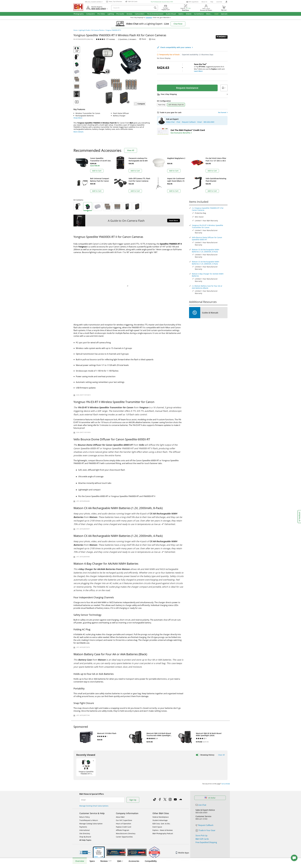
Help (211, 2)
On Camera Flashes (97, 30)
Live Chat (219, 2)
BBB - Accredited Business (85, 852)
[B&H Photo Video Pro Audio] (79, 7)
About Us (204, 2)
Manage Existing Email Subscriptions (93, 806)
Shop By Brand (85, 837)
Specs (92, 861)
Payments (83, 827)
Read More (173, 220)
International (84, 830)
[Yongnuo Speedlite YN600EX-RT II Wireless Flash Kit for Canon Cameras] (116, 75)
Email (83, 800)
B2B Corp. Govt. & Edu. (161, 823)
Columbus (149, 17)
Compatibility (151, 861)
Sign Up (132, 800)
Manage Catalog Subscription (91, 823)
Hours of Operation (123, 823)
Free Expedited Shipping (206, 842)
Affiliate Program (122, 830)
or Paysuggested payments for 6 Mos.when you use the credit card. (209, 67)
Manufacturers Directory (125, 833)
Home (75, 30)
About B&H (120, 817)
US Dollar (212, 798)
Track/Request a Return (88, 820)
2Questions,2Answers (127, 39)
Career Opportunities (124, 837)
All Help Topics (85, 840)
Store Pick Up (201, 835)
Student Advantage (160, 820)
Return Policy (84, 817)
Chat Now (178, 23)
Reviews (105, 861)
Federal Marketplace (160, 817)
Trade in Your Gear (207, 830)
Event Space (157, 827)
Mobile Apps (183, 852)
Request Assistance (187, 87)
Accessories (134, 861)
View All (130, 150)
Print (153, 39)
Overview (79, 861)
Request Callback (205, 825)
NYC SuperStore (193, 2)
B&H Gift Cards (202, 839)
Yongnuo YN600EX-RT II (113, 30)
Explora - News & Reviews (162, 830)
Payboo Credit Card (123, 827)
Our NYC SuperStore (124, 820)
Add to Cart (96, 171)
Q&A (120, 861)
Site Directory (84, 833)
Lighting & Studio (84, 30)
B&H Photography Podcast (162, 833)
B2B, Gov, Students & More (93, 2)
